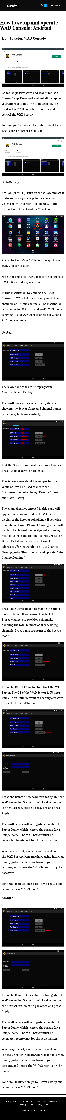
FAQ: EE (31, 1104)
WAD (15, 1101)
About (21, 1104)
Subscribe (41, 1101)
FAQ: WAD (43, 1104)
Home (6, 1101)
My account (54, 1101)
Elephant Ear (27, 1101)
